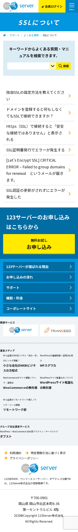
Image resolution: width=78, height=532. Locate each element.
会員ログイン (53, 6)
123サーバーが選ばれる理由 (27, 266)
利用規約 (15, 453)
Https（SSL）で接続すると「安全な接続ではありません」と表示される (35, 132)
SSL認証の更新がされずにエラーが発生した (35, 193)
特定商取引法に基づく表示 (48, 453)
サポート (15, 35)
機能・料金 (14, 297)
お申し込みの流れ (19, 277)
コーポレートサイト (21, 308)
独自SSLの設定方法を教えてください (35, 95)
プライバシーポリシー (24, 458)
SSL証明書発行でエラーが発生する (35, 149)
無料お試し (39, 244)
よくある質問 (31, 35)
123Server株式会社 (18, 7)
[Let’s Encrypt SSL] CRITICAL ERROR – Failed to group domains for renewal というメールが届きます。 (35, 170)
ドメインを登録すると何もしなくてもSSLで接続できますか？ (34, 112)
